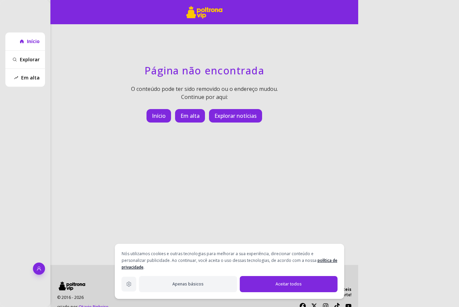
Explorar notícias (235, 116)
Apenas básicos (188, 284)
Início (159, 116)
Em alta (190, 116)
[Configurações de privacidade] (129, 284)
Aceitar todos (289, 284)
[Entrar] (39, 269)
